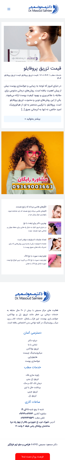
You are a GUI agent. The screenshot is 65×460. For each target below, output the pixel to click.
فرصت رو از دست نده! (33, 457)
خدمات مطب (55, 75)
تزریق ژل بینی (32, 379)
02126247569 (27, 418)
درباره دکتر (32, 340)
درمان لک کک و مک (33, 383)
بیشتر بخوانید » (32, 119)
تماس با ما (32, 345)
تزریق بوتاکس (32, 349)
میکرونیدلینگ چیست (32, 353)
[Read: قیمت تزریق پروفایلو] (32, 44)
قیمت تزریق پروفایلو (42, 68)
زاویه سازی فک (32, 375)
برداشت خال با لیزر (32, 387)
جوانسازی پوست (32, 361)
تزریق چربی (33, 391)
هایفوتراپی (32, 357)
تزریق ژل (32, 396)
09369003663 (26, 413)
